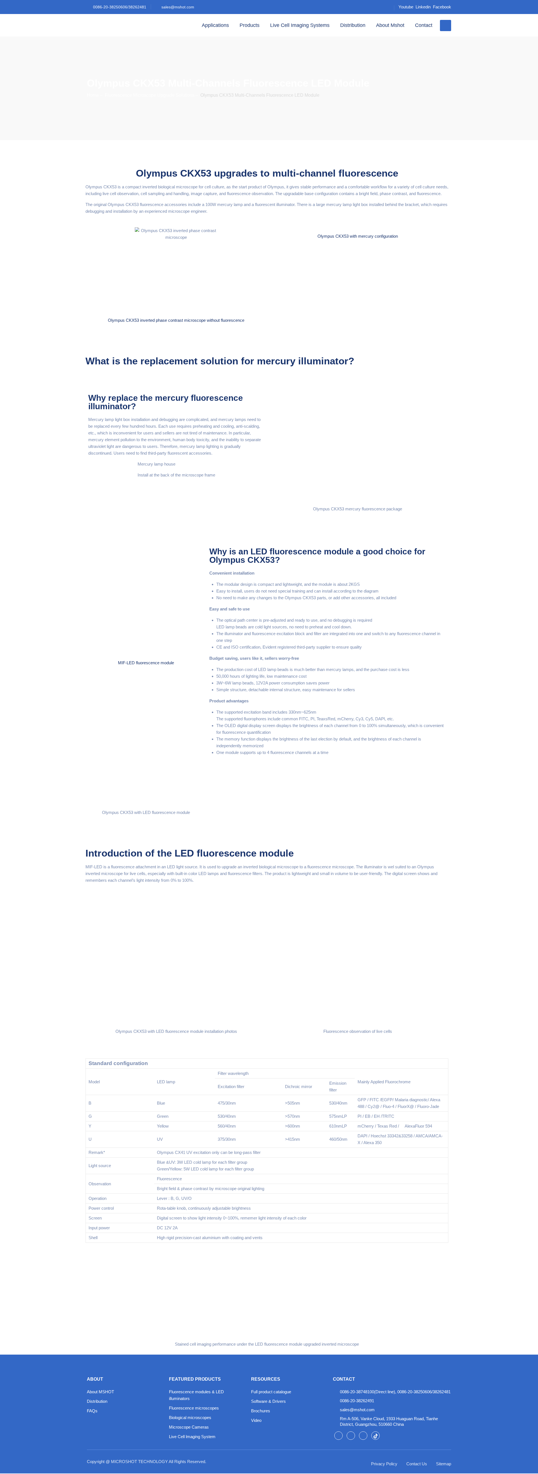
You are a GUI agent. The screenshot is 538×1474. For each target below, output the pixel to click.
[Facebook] (338, 1435)
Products (249, 25)
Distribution (352, 25)
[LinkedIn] (351, 1435)
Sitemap (443, 1463)
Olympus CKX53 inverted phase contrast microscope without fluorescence (176, 320)
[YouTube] (363, 1435)
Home (93, 95)
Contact (423, 25)
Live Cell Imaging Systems (300, 25)
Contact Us (416, 1463)
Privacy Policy (384, 1463)
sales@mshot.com (177, 7)
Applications (215, 25)
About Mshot (390, 25)
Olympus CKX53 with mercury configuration (357, 236)
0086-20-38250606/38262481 (119, 7)
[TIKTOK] (375, 1435)
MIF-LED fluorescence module (146, 662)
